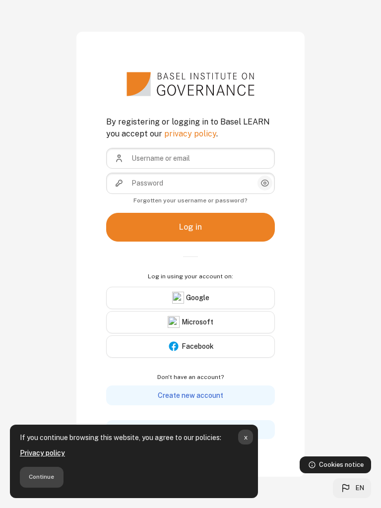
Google (197, 298)
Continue (41, 476)
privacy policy (190, 133)
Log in (190, 227)
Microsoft (197, 322)
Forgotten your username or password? (190, 200)
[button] (352, 488)
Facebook (198, 346)
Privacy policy (42, 453)
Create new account (190, 395)
